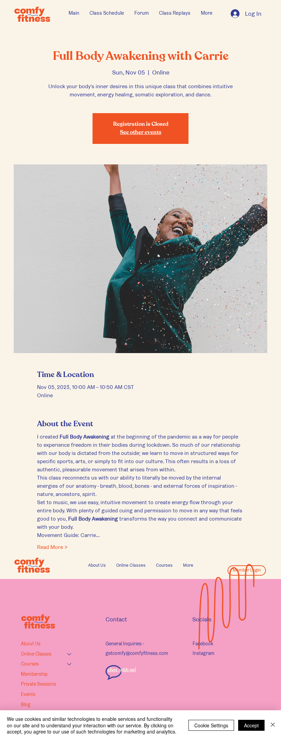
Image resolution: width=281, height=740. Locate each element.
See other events (140, 132)
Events (28, 694)
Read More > (52, 547)
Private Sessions (38, 684)
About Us (30, 644)
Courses (30, 664)
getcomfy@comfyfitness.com (137, 653)
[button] (131, 565)
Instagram (204, 653)
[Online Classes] (69, 654)
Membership (34, 674)
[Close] (273, 725)
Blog (25, 704)
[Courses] (69, 664)
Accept (251, 725)
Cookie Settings (211, 725)
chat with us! (122, 670)
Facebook (203, 644)
